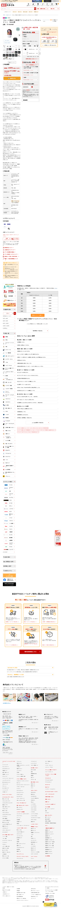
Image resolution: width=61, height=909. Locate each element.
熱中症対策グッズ (34, 842)
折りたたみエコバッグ (6, 782)
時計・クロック (19, 807)
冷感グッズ (33, 844)
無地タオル (33, 821)
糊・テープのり (5, 850)
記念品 (7, 375)
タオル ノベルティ (34, 790)
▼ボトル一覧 (5, 810)
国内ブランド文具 (6, 848)
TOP (4, 14)
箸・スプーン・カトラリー (50, 808)
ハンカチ (7, 414)
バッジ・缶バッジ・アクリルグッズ (23, 825)
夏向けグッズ (33, 830)
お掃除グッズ (19, 821)
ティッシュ (19, 817)
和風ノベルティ (8, 430)
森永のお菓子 (47, 819)
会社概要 (18, 888)
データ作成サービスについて (11, 254)
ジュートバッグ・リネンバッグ (8, 778)
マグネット (4, 844)
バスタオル (33, 811)
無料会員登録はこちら (30, 652)
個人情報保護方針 (20, 896)
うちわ (7, 362)
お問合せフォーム (53, 732)
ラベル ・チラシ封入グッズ (9, 379)
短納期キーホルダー (48, 851)
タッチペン (19, 788)
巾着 (6, 346)
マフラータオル (33, 809)
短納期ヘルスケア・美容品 (50, 841)
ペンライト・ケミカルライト (50, 789)
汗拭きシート (33, 838)
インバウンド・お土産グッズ (50, 804)
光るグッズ (8, 14)
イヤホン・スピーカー (20, 786)
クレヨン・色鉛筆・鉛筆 (21, 776)
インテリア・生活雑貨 (20, 811)
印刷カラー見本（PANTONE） (11, 256)
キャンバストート (6, 766)
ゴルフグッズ (8, 398)
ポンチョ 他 (33, 779)
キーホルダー (8, 420)
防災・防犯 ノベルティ (35, 782)
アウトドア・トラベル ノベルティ (23, 856)
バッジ (7, 459)
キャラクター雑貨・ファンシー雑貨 (9, 447)
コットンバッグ (5, 764)
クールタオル (33, 846)
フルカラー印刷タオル (35, 798)
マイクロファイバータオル (35, 817)
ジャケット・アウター (49, 767)
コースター (47, 812)
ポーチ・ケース (8, 349)
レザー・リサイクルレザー (9, 424)
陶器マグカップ (5, 826)
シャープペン (19, 770)
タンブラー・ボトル (9, 359)
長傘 (32, 771)
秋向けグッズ (33, 848)
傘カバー (32, 777)
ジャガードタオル (34, 815)
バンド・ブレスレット (49, 771)
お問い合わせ (33, 888)
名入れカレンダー (20, 809)
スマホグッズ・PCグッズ (10, 372)
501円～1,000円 (5, 323)
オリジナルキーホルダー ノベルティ (51, 791)
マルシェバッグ (5, 784)
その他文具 (4, 854)
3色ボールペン (19, 763)
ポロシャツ (47, 763)
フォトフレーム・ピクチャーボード (23, 813)
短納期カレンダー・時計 (49, 843)
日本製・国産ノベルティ (10, 427)
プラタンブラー (5, 808)
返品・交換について (20, 894)
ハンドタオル (33, 804)
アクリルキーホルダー (49, 780)
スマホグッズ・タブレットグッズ (22, 780)
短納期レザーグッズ (48, 853)
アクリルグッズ (8, 453)
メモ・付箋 (4, 838)
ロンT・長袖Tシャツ (48, 761)
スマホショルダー (20, 794)
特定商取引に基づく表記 (21, 892)
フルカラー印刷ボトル (6, 820)
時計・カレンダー (9, 382)
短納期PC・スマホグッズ (49, 839)
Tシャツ (32, 858)
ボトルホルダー (5, 832)
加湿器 (18, 841)
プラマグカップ (5, 828)
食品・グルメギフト (9, 443)
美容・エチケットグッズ (21, 843)
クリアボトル (5, 816)
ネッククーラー (33, 840)
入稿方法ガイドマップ (9, 249)
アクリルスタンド (48, 782)
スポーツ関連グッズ (34, 765)
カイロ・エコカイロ (34, 853)
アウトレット (8, 476)
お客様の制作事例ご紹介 (35, 892)
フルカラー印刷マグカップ (7, 824)
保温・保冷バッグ (6, 772)
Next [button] (19, 35)
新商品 (7, 336)
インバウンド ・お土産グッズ (8, 437)
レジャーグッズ (33, 763)
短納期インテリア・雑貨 (49, 845)
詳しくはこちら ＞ (35, 722)
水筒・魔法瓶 (5, 818)
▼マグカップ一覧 (6, 822)
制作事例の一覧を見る (37, 330)
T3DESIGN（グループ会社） (50, 893)
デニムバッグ (5, 776)
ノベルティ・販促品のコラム (36, 894)
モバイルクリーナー (20, 792)
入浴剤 (18, 839)
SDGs (7, 339)
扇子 (32, 836)
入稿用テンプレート (7, 239)
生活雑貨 (18, 819)
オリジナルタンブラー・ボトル (8, 797)
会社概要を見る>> (7, 703)
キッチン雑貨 (8, 440)
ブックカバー (5, 842)
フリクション (19, 761)
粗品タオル (33, 794)
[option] (12, 35)
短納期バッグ (47, 830)
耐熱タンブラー (5, 804)
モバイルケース (19, 796)
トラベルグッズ (33, 761)
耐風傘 (32, 775)
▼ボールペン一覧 (6, 856)
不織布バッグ (5, 770)
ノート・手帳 (5, 836)
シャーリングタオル (34, 813)
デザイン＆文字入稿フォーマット (15, 239)
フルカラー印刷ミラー (20, 831)
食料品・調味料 (48, 821)
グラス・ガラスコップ (6, 830)
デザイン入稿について (6, 895)
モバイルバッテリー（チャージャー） (23, 784)
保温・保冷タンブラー (6, 806)
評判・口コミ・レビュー (35, 890)
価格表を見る (13, 78)
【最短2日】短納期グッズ (9, 466)
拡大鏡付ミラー (19, 837)
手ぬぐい (32, 802)
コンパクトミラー (20, 835)
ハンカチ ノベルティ (34, 824)
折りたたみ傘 (33, 769)
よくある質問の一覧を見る (37, 422)
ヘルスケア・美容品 (9, 388)
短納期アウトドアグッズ (49, 847)
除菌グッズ (19, 851)
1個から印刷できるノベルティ (9, 473)
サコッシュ (4, 786)
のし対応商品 (8, 469)
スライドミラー (19, 833)
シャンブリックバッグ (6, 780)
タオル (7, 411)
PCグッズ (18, 782)
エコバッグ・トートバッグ (9, 343)
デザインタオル (33, 819)
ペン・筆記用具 (8, 352)
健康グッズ (19, 845)
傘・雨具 (7, 405)
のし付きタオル (33, 796)
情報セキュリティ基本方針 (21, 898)
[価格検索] (15, 313)
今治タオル (33, 800)
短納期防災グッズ (48, 849)
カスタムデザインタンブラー (8, 802)
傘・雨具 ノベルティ (34, 767)
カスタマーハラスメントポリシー (22, 900)
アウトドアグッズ (20, 858)
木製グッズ (7, 433)
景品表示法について (34, 896)
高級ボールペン (19, 768)
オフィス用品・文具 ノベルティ (8, 834)
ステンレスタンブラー (6, 800)
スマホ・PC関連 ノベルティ (22, 778)
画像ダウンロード (12, 62)
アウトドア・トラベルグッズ (9, 395)
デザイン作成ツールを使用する (45, 29)
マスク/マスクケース (20, 847)
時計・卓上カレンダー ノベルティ (23, 805)
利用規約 (18, 890)
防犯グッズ (33, 785)
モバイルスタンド (20, 790)
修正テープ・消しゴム (6, 852)
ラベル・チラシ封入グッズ (21, 802)
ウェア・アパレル (9, 365)
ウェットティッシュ (7, 392)
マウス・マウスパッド (20, 798)
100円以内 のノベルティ (7, 316)
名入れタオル (33, 792)
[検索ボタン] (35, 8)
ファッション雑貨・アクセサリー (9, 369)
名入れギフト (8, 450)
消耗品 (18, 823)
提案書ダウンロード (44, 41)
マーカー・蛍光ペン (20, 774)
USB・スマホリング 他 (21, 800)
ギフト (46, 825)
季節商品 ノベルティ (34, 826)
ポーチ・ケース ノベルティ (7, 794)
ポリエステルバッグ (6, 768)
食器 (46, 810)
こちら (55, 288)
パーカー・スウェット (49, 765)
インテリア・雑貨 (9, 385)
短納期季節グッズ (48, 837)
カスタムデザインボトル (7, 814)
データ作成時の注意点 (9, 252)
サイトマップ (33, 898)
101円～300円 (5, 318)
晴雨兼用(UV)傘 (34, 773)
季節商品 (7, 417)
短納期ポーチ (47, 835)
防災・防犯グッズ (9, 408)
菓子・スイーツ (48, 817)
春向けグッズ (33, 828)
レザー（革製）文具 (6, 846)
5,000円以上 (5, 328)
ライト (32, 787)
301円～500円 (5, 320)
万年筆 (18, 772)
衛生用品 (18, 849)
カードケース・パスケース (7, 840)
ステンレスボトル (6, 812)
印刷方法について (8, 247)
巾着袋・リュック (6, 774)
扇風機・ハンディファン (35, 832)
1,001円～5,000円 (6, 325)
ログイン (47, 1)
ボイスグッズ (8, 456)
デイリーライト (19, 815)
